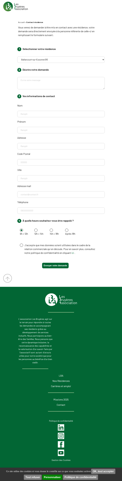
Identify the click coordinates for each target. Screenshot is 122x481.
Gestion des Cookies (61, 460)
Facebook (61, 444)
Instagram (61, 436)
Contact (61, 404)
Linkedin (61, 427)
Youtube (61, 452)
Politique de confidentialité (80, 477)
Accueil (21, 22)
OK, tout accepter (103, 471)
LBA (61, 375)
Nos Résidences (61, 380)
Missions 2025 (61, 399)
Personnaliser (52, 477)
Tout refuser (32, 477)
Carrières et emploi (61, 386)
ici (73, 252)
